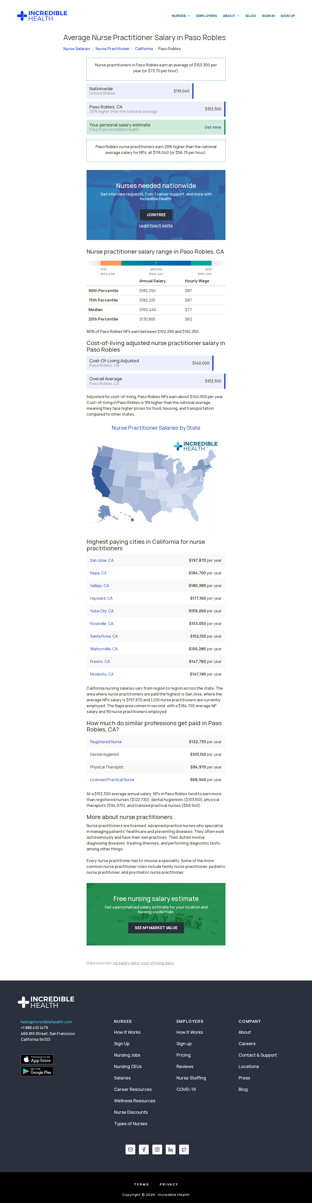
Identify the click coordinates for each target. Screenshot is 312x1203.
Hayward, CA (101, 598)
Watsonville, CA (104, 648)
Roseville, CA (101, 623)
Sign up (184, 1043)
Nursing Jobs (127, 1055)
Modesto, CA (102, 674)
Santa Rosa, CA (104, 636)
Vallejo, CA (99, 585)
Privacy (169, 1184)
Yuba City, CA (102, 611)
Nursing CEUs (128, 1066)
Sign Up (288, 15)
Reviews (184, 1066)
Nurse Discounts (131, 1112)
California (144, 48)
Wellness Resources (134, 1101)
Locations (249, 1066)
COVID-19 (186, 1089)
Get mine (213, 127)
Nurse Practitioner (113, 48)
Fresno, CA (100, 661)
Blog (251, 15)
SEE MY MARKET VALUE (156, 927)
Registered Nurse (106, 741)
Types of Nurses (130, 1123)
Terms (141, 1184)
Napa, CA (98, 573)
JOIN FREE (156, 214)
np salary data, (126, 963)
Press (244, 1078)
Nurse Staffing (191, 1078)
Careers (247, 1043)
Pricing (183, 1055)
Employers (206, 15)
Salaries (122, 1078)
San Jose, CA (102, 560)
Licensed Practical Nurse (112, 779)
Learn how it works (156, 225)
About (229, 15)
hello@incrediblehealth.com (46, 1022)
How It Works (127, 1032)
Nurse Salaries (76, 48)
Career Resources (133, 1089)
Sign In (268, 15)
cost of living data (157, 963)
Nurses (179, 15)
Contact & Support (258, 1055)
